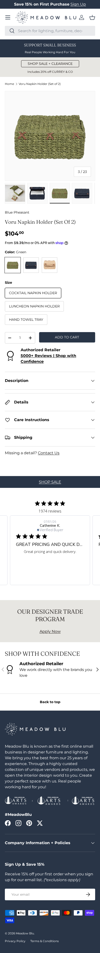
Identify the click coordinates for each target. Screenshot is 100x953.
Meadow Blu (25, 933)
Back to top (50, 702)
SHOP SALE (50, 482)
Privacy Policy (15, 941)
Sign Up (78, 4)
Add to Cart (67, 337)
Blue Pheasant (17, 212)
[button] (92, 17)
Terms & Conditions (44, 941)
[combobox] (50, 31)
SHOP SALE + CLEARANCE (50, 63)
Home (9, 83)
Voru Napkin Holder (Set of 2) (40, 83)
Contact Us (48, 453)
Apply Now (50, 631)
